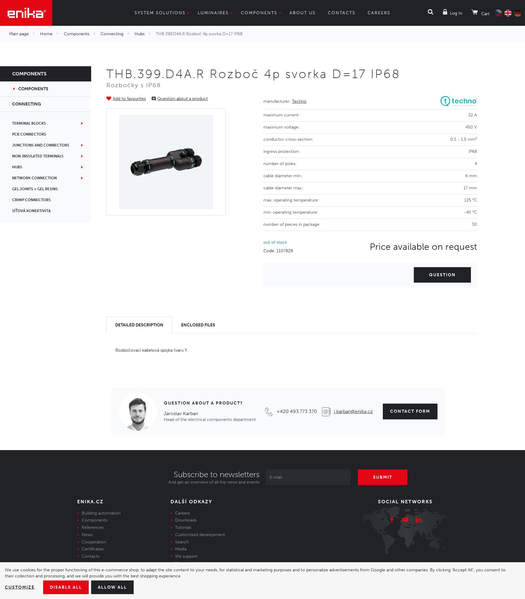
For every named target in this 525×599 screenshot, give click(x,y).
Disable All (66, 587)
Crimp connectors (31, 200)
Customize (20, 587)
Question (442, 274)
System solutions (160, 12)
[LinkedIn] (419, 520)
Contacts (341, 12)
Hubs (140, 33)
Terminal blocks (29, 123)
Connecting (112, 33)
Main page (19, 33)
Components (259, 12)
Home (46, 33)
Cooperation (94, 542)
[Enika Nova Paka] (26, 13)
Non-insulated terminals (37, 156)
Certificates (93, 549)
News (87, 534)
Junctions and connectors (40, 145)
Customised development (200, 534)
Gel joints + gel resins (35, 189)
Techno (299, 101)
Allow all (112, 587)
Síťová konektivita (31, 211)
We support (186, 556)
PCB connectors (29, 134)
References (93, 527)
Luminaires (213, 12)
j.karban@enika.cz (353, 411)
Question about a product (182, 98)
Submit (382, 477)
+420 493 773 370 (296, 411)
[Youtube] (405, 520)
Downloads (186, 520)
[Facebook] (392, 520)
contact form (410, 411)
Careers (379, 12)
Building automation (101, 513)
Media (181, 549)
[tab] (139, 325)
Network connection (34, 178)
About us (303, 12)
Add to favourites (129, 98)
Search (181, 542)
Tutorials (183, 527)
